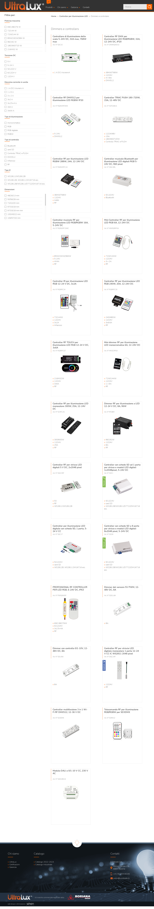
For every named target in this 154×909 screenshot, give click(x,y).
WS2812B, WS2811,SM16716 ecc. (22, 180)
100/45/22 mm (13, 214)
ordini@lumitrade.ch (120, 878)
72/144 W (11, 30)
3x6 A (10, 107)
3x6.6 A (10, 110)
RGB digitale (12, 130)
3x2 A (10, 99)
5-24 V (10, 65)
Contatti (86, 7)
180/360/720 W (14, 45)
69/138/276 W (14, 27)
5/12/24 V (11, 69)
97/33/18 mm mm (15, 210)
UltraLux (12, 862)
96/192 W (11, 42)
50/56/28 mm (13, 199)
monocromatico (13, 123)
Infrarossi (11, 160)
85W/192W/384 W (16, 38)
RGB (9, 126)
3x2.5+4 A (12, 103)
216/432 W (12, 49)
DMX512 (11, 157)
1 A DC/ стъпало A (15, 88)
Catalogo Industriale (43, 864)
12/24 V (11, 76)
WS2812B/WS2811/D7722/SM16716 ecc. (26, 183)
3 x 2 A (10, 95)
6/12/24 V (11, 72)
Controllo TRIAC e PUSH (17, 153)
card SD (10, 149)
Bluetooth (11, 146)
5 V (8, 61)
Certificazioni (14, 864)
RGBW (10, 134)
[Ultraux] (24, 9)
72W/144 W (13, 34)
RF (8, 164)
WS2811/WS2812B (16, 176)
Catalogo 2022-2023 (44, 862)
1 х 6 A (10, 92)
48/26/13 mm (13, 195)
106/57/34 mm (13, 218)
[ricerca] (149, 7)
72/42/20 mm (13, 203)
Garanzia (12, 867)
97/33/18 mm (13, 207)
